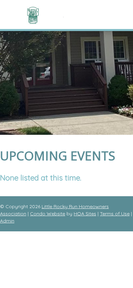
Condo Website (47, 214)
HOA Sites (85, 214)
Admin (7, 221)
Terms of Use (115, 214)
